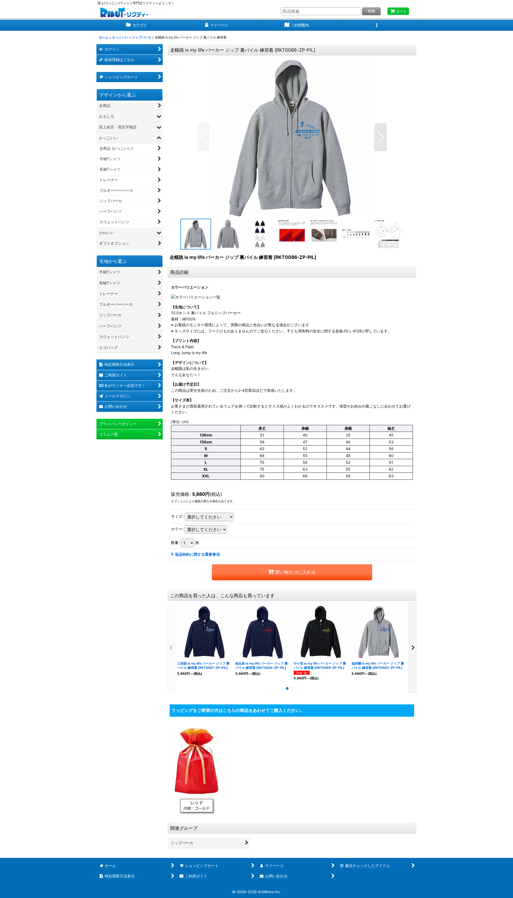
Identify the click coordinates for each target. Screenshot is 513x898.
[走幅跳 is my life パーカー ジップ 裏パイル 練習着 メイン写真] (292, 137)
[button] (377, 25)
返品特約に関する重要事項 (197, 554)
